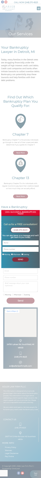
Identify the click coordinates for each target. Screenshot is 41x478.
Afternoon (16, 254)
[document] (20, 239)
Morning (7, 254)
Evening (26, 254)
